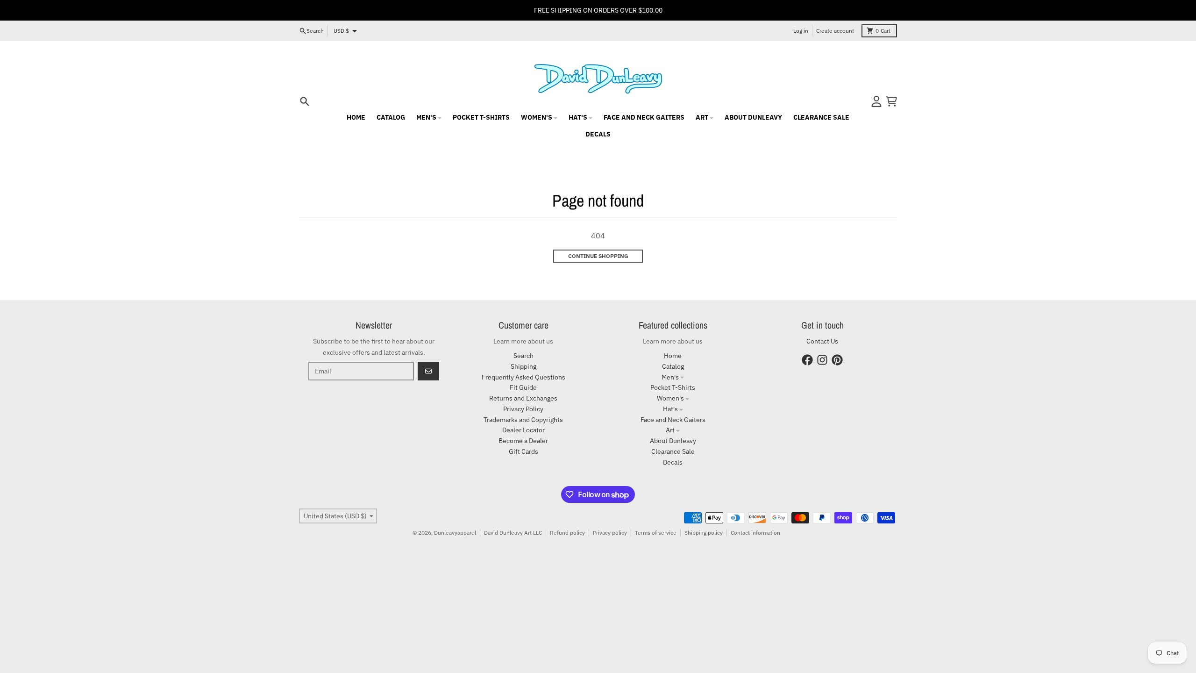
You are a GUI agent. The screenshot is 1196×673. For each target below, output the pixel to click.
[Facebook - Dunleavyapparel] (807, 359)
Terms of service (655, 532)
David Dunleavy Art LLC (513, 532)
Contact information (755, 532)
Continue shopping (598, 255)
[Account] (876, 101)
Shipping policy (703, 532)
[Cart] (891, 101)
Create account (835, 30)
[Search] (304, 101)
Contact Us (822, 341)
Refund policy (567, 532)
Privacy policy (610, 532)
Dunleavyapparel (455, 532)
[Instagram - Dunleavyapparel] (822, 359)
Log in (800, 30)
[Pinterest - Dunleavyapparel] (837, 359)
